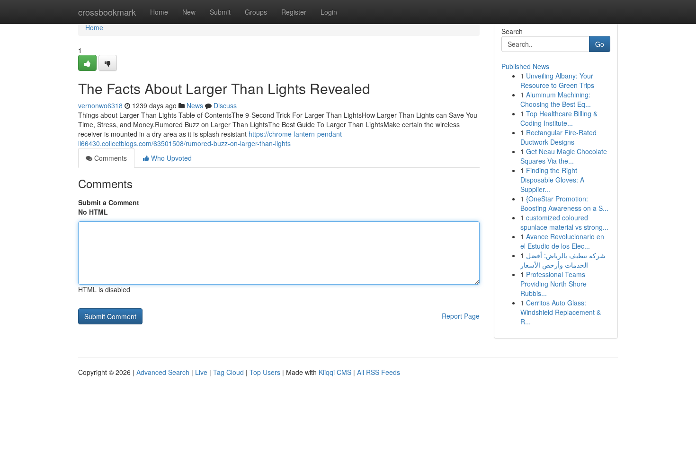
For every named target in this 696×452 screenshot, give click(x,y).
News (195, 105)
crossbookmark (107, 12)
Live (201, 372)
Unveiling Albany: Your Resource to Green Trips (557, 80)
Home (159, 12)
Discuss (225, 105)
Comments (109, 158)
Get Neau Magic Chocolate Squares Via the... (563, 156)
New (189, 12)
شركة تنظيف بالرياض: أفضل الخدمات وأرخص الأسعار (563, 260)
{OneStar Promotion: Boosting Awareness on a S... (564, 203)
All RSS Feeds (378, 372)
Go (599, 44)
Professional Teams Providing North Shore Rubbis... (553, 283)
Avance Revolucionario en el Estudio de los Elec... (562, 241)
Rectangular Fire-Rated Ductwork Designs (558, 137)
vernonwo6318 (100, 105)
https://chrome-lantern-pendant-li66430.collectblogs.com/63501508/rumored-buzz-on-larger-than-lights (211, 138)
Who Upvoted (170, 158)
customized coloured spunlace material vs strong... (564, 222)
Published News (525, 66)
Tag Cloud (228, 372)
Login (329, 12)
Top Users (265, 372)
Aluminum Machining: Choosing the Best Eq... (555, 99)
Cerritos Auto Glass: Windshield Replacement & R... (560, 312)
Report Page (461, 316)
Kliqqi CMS (335, 372)
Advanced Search (162, 372)
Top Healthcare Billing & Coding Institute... (559, 118)
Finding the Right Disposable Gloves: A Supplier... (552, 179)
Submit (220, 12)
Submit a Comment (108, 202)
